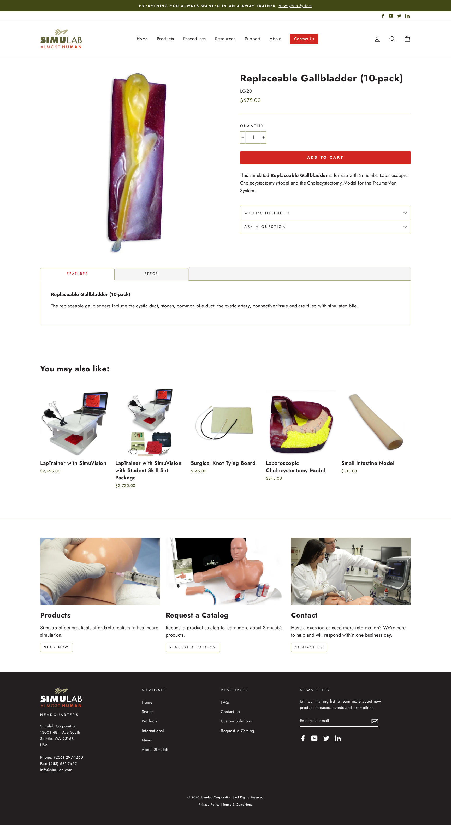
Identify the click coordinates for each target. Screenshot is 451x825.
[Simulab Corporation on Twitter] (326, 738)
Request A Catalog (237, 731)
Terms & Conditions (237, 804)
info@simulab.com (56, 770)
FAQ (225, 702)
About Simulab (155, 749)
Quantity (252, 125)
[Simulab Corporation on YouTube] (314, 738)
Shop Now (56, 647)
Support (252, 38)
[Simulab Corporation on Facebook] (303, 738)
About (275, 38)
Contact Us (304, 39)
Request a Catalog (193, 647)
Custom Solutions (236, 721)
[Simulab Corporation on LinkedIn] (338, 738)
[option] (225, 6)
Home (142, 39)
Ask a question (265, 226)
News (147, 740)
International (153, 731)
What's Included (267, 213)
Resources (225, 38)
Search (148, 712)
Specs (151, 273)
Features (77, 273)
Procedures (194, 38)
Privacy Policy (209, 804)
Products (165, 38)
